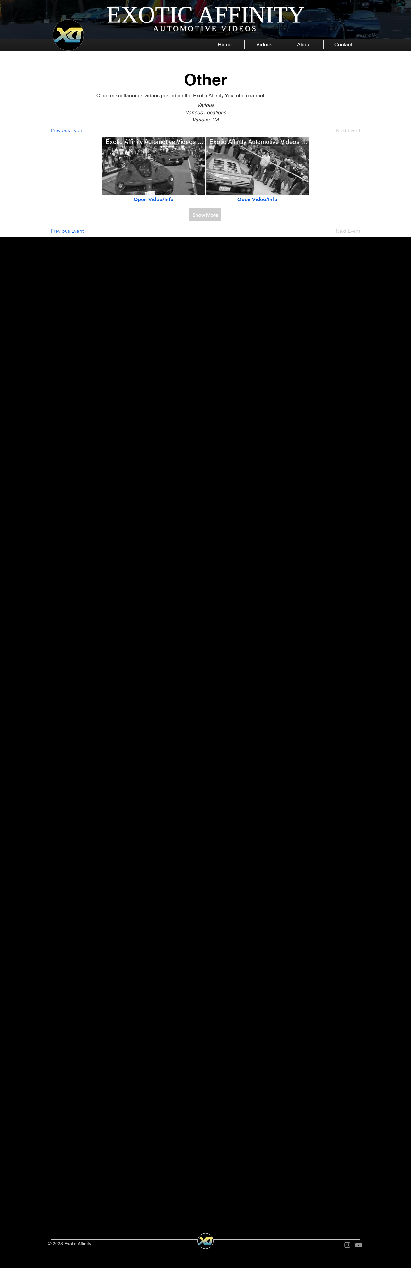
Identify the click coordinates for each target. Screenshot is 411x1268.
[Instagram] (347, 1245)
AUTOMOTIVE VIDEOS (205, 28)
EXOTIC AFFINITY (206, 15)
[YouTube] (358, 1245)
